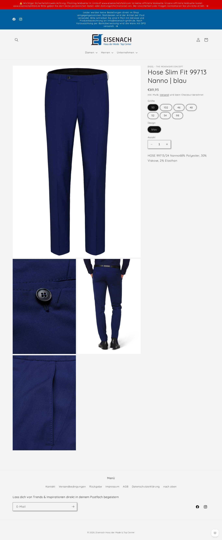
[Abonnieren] (73, 506)
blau (154, 129)
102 (166, 107)
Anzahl (151, 137)
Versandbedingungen (72, 486)
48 (191, 107)
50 (153, 107)
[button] (16, 40)
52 (153, 115)
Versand (164, 94)
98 (177, 115)
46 (178, 107)
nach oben (169, 486)
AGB (125, 486)
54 (165, 115)
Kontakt (50, 486)
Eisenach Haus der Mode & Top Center (115, 532)
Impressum (112, 486)
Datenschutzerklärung (146, 486)
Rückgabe (95, 486)
